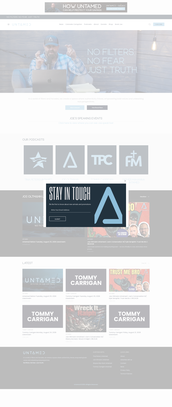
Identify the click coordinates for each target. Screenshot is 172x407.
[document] (86, 203)
